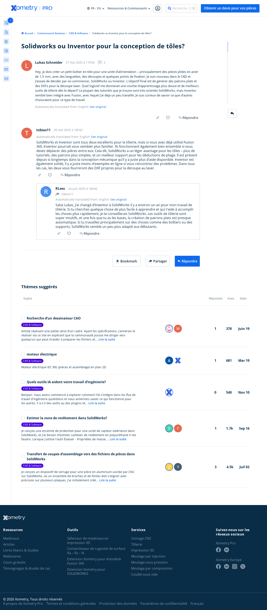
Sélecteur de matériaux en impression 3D (87, 540)
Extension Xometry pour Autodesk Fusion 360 (94, 561)
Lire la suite (106, 339)
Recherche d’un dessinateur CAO (54, 318)
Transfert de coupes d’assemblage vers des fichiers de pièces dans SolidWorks (81, 456)
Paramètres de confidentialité (163, 603)
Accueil (29, 33)
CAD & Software (78, 33)
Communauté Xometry (51, 33)
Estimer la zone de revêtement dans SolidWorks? (67, 418)
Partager (160, 261)
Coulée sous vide (144, 574)
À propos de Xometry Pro (23, 603)
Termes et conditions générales (71, 603)
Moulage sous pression (149, 562)
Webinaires (12, 556)
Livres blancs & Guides (21, 550)
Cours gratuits (14, 562)
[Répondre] (232, 113)
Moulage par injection (148, 556)
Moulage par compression (152, 568)
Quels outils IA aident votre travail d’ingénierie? (66, 382)
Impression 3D (142, 550)
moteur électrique (42, 354)
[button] (126, 261)
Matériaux (11, 538)
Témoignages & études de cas (26, 568)
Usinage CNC (141, 538)
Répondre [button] (72, 175)
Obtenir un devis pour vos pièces (230, 8)
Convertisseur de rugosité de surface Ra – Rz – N (96, 550)
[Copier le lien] (157, 117)
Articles (9, 544)
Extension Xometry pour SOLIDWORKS (86, 571)
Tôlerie (136, 544)
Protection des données (118, 603)
